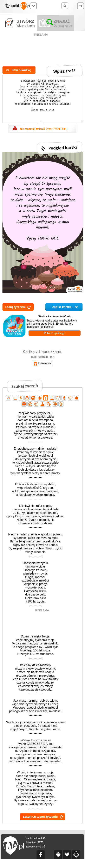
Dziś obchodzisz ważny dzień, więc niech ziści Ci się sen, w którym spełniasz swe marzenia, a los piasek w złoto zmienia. (35, 491)
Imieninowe (44, 363)
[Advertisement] (41, 46)
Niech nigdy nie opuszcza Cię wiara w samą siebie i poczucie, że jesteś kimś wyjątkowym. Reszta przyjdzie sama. (35, 727)
